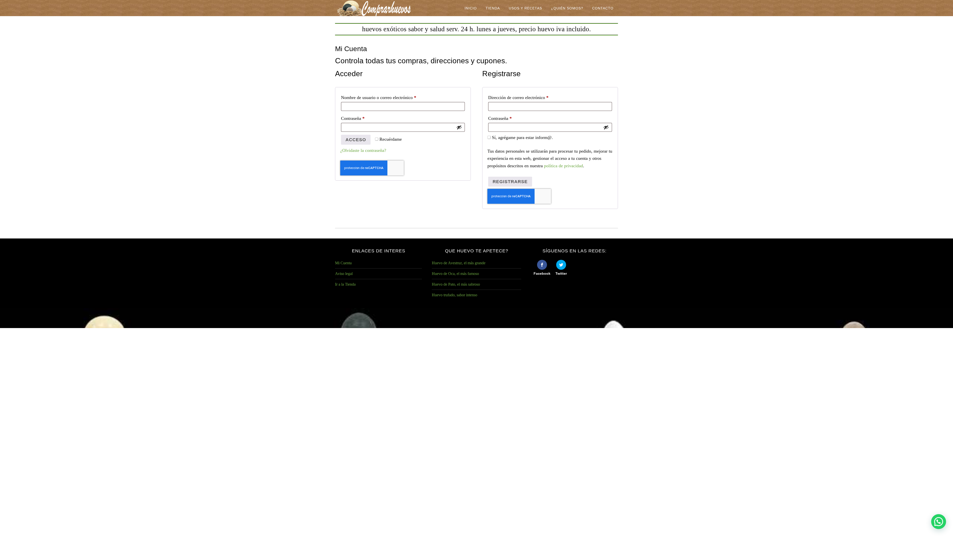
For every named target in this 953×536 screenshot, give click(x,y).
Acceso (355, 139)
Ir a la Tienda (345, 284)
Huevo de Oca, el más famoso (455, 273)
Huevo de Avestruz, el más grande (458, 263)
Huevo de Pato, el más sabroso (456, 284)
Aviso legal (344, 273)
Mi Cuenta (343, 263)
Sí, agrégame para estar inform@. (522, 137)
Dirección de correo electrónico (528, 97)
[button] (938, 521)
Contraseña (363, 118)
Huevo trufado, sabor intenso (454, 295)
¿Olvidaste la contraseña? (363, 150)
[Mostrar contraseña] (459, 127)
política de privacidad (563, 165)
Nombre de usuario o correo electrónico (389, 97)
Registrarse (510, 181)
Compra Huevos (374, 8)
